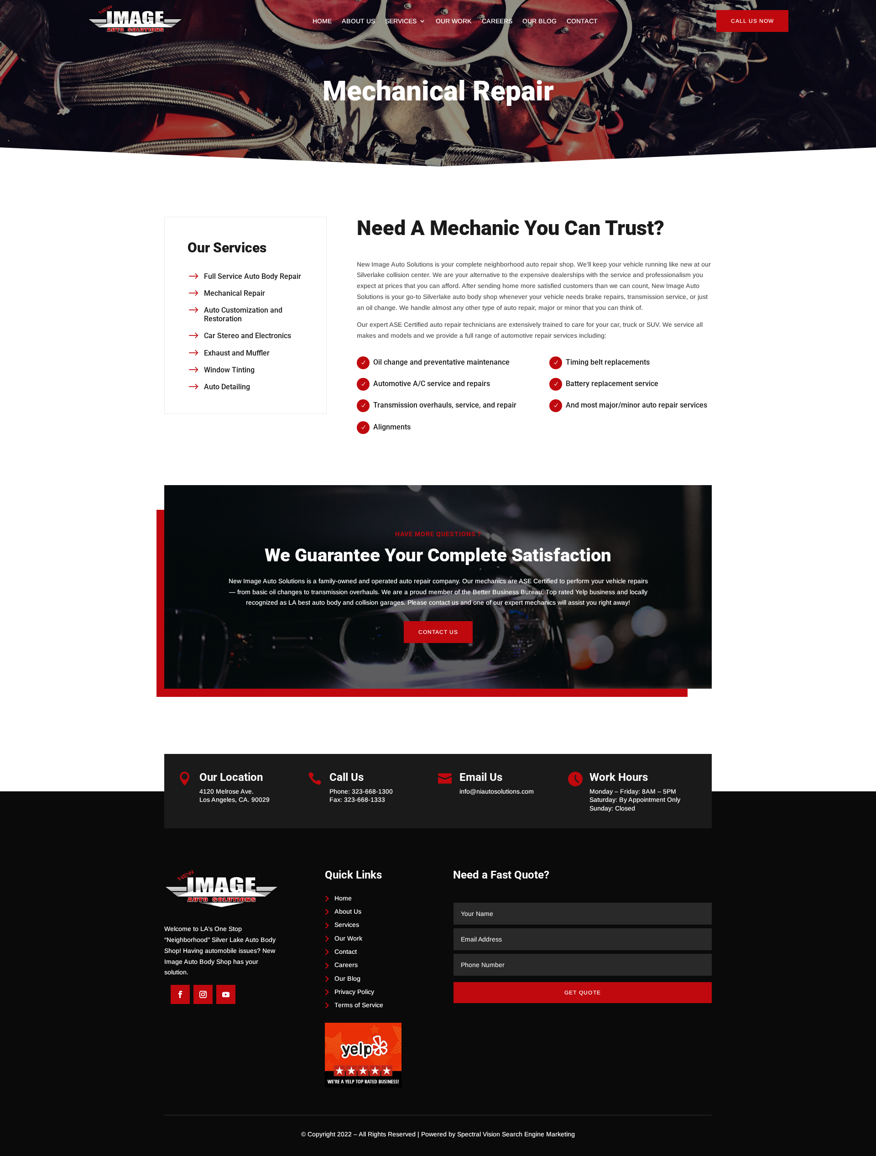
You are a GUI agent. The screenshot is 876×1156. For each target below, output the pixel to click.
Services (401, 21)
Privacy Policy (354, 991)
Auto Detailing (227, 386)
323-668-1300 (372, 791)
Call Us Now (752, 21)
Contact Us (438, 632)
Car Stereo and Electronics (247, 335)
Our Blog (539, 21)
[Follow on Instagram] (203, 994)
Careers (497, 21)
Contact (582, 21)
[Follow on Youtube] (225, 994)
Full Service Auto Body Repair (252, 276)
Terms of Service (358, 1005)
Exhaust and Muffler (237, 353)
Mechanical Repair (234, 293)
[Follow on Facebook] (180, 994)
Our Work (454, 21)
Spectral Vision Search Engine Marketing (516, 1134)
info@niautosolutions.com (496, 791)
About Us (358, 21)
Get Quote (582, 992)
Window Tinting (229, 370)
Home (322, 21)
